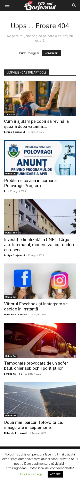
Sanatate (10, 114)
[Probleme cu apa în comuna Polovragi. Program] (40, 157)
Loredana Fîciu (13, 373)
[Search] (74, 5)
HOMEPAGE (51, 53)
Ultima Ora (10, 173)
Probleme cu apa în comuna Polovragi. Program (30, 183)
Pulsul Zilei (11, 232)
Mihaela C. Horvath (15, 314)
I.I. (5, 191)
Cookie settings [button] (31, 474)
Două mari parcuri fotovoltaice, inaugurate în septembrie (33, 425)
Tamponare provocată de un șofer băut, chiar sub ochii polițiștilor (36, 366)
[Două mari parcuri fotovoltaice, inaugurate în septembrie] (40, 399)
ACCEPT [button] (55, 474)
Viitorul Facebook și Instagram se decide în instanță (36, 306)
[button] (7, 5)
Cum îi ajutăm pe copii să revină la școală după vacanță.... (36, 124)
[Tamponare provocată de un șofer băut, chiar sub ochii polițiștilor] (40, 340)
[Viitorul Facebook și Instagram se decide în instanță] (40, 281)
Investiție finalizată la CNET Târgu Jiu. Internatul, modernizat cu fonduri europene (39, 244)
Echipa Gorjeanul (14, 131)
